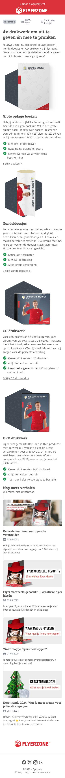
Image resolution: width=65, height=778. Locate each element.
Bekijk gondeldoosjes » (17, 270)
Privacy (19, 772)
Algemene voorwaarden (37, 772)
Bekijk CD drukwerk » (16, 378)
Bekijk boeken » (12, 163)
